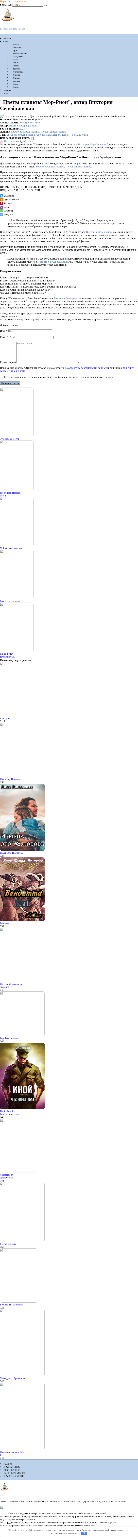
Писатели (7, 90)
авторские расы (16, 134)
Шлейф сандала (8, 1244)
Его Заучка (5, 718)
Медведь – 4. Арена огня (12, 1378)
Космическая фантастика (25, 131)
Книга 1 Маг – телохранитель (7, 655)
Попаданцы (18, 56)
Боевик (16, 44)
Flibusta (5, 23)
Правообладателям (14, 1473)
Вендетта (4, 923)
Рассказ (16, 66)
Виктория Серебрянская (23, 125)
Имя (3, 331)
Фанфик (16, 75)
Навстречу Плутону (10, 779)
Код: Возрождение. (9, 1038)
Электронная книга (30, 122)
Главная (7, 1464)
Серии (5, 93)
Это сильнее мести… (10, 438)
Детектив (17, 47)
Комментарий (8, 362)
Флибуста (6, 1492)
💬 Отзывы (26, 141)
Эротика (16, 81)
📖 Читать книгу (10, 141)
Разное (16, 87)
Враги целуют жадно (10, 601)
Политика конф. (12, 1470)
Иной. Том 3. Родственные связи (9, 1112)
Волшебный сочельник (11, 1304)
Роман (15, 63)
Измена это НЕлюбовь (11, 852)
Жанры (6, 41)
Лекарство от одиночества (6, 1176)
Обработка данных (13, 1476)
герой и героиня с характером (43, 134)
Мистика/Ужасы (20, 53)
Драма (15, 50)
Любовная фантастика (53, 131)
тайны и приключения (75, 134)
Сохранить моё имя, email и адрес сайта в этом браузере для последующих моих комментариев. (59, 377)
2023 (22, 128)
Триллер (16, 69)
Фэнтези (16, 78)
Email (4, 337)
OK (84, 1533)
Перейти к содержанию (13, 1)
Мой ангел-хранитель (11, 548)
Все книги (7, 38)
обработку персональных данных (87, 367)
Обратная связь (11, 1467)
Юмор (15, 84)
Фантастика (18, 72)
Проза (15, 60)
